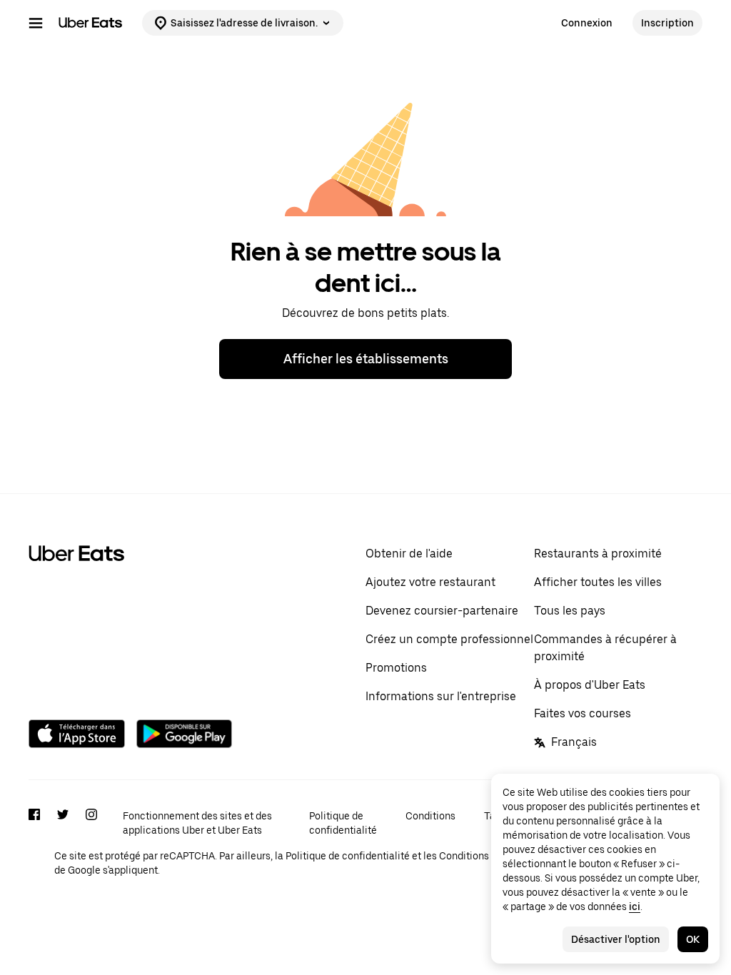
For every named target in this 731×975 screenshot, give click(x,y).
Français (574, 742)
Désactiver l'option (615, 939)
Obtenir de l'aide (409, 553)
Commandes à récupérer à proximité (605, 647)
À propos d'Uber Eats (589, 685)
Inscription (667, 23)
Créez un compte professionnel (449, 639)
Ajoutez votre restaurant (430, 582)
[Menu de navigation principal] (36, 23)
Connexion (586, 23)
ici (634, 906)
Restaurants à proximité (598, 553)
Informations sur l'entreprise (441, 696)
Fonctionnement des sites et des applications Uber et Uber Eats (197, 823)
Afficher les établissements (365, 358)
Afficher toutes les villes (598, 582)
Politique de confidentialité (343, 823)
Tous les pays (569, 610)
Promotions (396, 668)
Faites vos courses (582, 713)
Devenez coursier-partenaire (442, 610)
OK (693, 939)
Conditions (430, 816)
